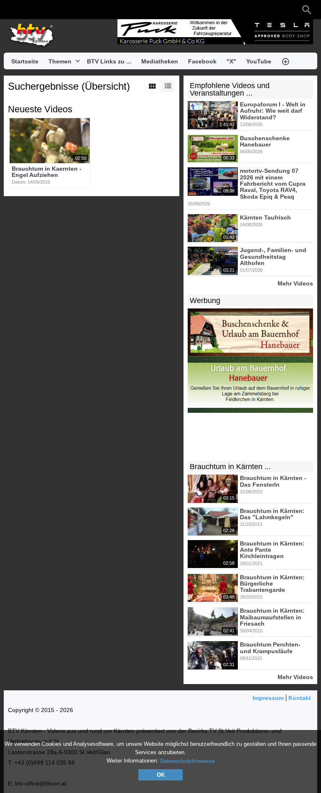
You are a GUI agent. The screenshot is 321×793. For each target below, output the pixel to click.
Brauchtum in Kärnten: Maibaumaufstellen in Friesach (272, 617)
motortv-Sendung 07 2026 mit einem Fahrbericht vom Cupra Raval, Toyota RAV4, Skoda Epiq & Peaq (273, 184)
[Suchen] (307, 9)
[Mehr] (285, 61)
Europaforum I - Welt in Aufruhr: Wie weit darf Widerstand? (273, 111)
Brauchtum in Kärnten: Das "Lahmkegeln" (272, 514)
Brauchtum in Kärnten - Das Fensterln (273, 481)
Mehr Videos (295, 283)
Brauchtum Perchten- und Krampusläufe (270, 647)
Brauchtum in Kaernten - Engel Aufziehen (47, 171)
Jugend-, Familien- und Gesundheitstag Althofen (273, 257)
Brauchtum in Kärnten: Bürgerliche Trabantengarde (272, 583)
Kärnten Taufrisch (265, 217)
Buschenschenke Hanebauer (265, 141)
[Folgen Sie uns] (12, 9)
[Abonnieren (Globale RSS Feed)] (62, 9)
